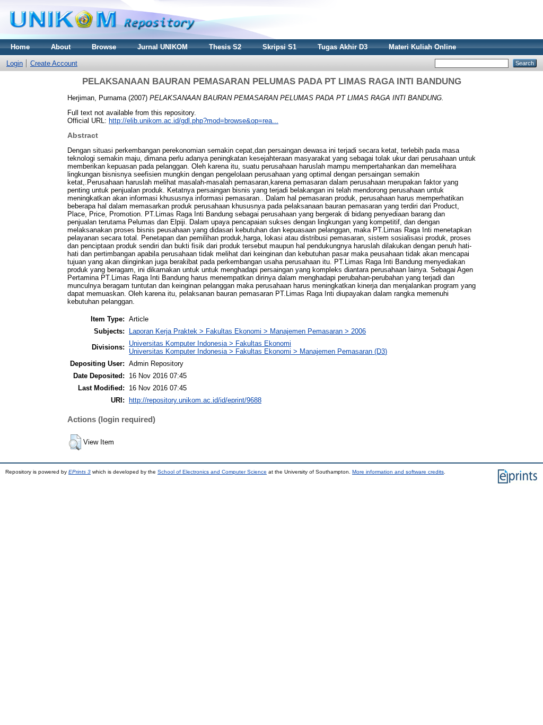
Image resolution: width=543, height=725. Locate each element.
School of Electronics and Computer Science (212, 472)
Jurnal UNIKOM (162, 47)
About (61, 47)
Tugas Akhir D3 (342, 47)
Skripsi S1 (279, 47)
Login (14, 63)
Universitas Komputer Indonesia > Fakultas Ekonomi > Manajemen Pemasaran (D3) (258, 351)
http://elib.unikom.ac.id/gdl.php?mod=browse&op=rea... (193, 121)
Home (20, 47)
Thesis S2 (225, 47)
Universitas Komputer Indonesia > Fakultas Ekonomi (210, 343)
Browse (104, 47)
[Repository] (102, 37)
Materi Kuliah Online (422, 47)
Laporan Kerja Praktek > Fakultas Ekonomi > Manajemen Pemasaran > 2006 (247, 331)
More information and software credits (398, 472)
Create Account (53, 63)
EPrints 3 (79, 472)
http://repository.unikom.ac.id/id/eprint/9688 (195, 400)
